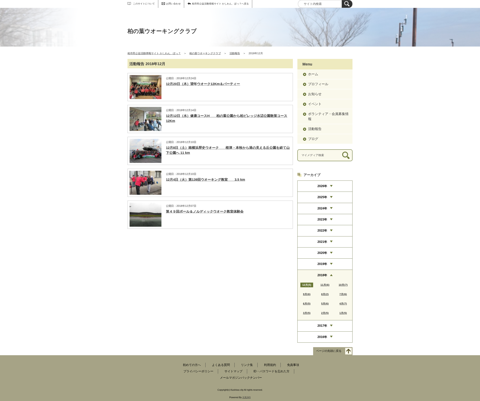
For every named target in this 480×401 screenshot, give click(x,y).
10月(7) (343, 284)
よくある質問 (221, 364)
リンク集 (247, 364)
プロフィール (318, 84)
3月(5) (306, 312)
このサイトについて (144, 3)
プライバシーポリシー (198, 371)
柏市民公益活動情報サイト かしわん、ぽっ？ (154, 53)
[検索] (347, 4)
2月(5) (325, 312)
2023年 (322, 219)
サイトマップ (233, 371)
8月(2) (325, 294)
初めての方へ (192, 364)
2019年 (322, 264)
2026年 (322, 186)
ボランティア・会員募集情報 (328, 116)
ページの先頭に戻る (328, 351)
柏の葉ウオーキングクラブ (205, 53)
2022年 (322, 230)
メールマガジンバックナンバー (241, 377)
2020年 (322, 252)
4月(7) (343, 303)
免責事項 (293, 364)
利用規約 (270, 364)
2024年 (322, 208)
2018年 (322, 275)
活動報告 (235, 53)
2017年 (322, 325)
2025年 (322, 197)
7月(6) (343, 294)
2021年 (322, 241)
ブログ (313, 139)
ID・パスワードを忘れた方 (272, 371)
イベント (315, 104)
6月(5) (306, 303)
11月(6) (324, 284)
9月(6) (306, 294)
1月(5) (343, 312)
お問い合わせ (173, 3)
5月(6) (325, 303)
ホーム (313, 74)
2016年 (322, 337)
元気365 (246, 397)
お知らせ (315, 94)
